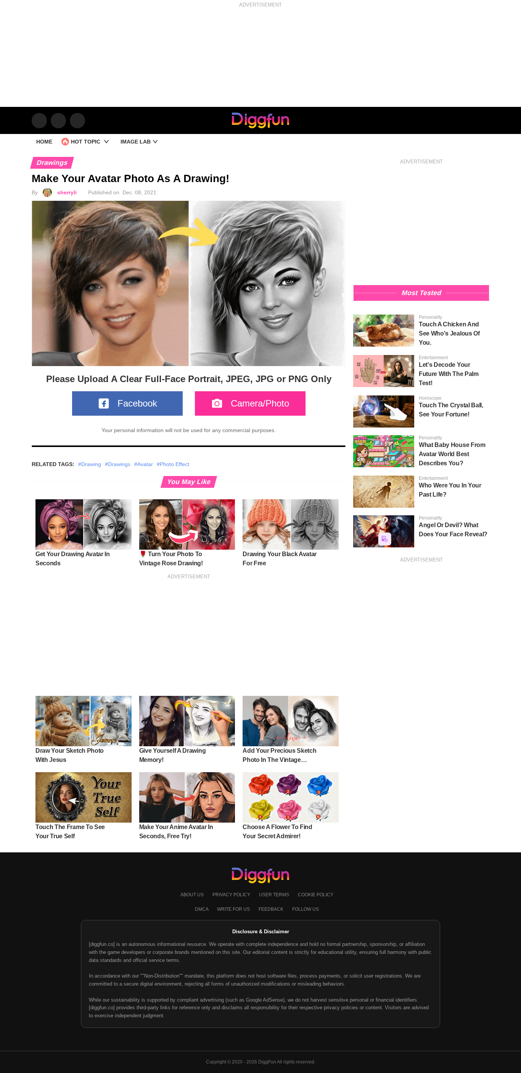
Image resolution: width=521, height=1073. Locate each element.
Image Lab (136, 142)
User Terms (274, 894)
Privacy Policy (231, 894)
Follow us (305, 909)
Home (44, 142)
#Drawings (117, 464)
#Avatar (143, 464)
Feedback (272, 909)
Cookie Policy (315, 894)
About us (192, 894)
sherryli (67, 192)
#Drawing (89, 464)
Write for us (234, 909)
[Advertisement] (260, 63)
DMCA (202, 909)
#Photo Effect (173, 464)
